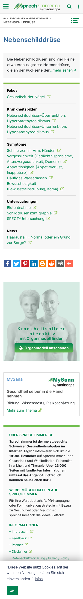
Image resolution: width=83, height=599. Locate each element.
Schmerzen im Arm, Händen (31, 150)
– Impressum (19, 531)
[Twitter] (16, 264)
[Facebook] (7, 264)
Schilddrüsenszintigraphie (30, 213)
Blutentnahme (19, 207)
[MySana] (61, 382)
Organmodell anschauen (46, 348)
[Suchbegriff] (69, 6)
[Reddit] (51, 264)
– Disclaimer (18, 551)
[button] (78, 6)
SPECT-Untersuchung (26, 218)
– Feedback (18, 538)
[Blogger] (43, 264)
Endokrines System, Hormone (29, 18)
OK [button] (12, 591)
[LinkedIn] (34, 264)
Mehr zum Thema (22, 410)
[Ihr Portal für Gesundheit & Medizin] (41, 7)
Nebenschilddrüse (19, 22)
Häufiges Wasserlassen (27, 178)
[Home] (5, 18)
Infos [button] (39, 579)
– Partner (16, 545)
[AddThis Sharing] (69, 264)
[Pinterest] (25, 264)
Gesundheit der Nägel (26, 96)
